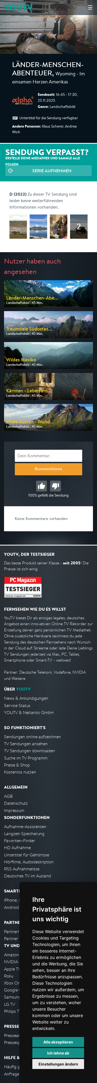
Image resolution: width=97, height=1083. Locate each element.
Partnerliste (15, 931)
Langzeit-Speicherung (24, 833)
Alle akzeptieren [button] (58, 1042)
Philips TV (13, 1011)
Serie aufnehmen (51, 171)
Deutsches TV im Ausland (27, 876)
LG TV (9, 1004)
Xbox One (13, 983)
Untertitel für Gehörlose (26, 855)
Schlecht (55, 486)
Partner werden (18, 938)
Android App (15, 907)
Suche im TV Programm (25, 758)
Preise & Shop (17, 765)
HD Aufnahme (17, 847)
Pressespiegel (16, 1042)
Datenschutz (16, 803)
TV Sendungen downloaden (29, 751)
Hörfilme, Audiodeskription (29, 862)
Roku (8, 976)
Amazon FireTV (18, 955)
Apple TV (12, 969)
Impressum (14, 810)
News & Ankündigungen (26, 698)
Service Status (17, 705)
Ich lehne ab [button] (58, 1053)
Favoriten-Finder (19, 840)
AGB (8, 796)
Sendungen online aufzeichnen (32, 737)
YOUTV (18, 7)
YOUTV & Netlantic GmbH (29, 712)
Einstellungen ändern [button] (58, 1064)
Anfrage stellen (18, 1074)
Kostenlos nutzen (20, 772)
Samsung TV (15, 997)
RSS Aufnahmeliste (21, 869)
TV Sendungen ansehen (26, 744)
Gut (41, 486)
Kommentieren (48, 469)
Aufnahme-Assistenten (25, 826)
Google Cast (15, 990)
